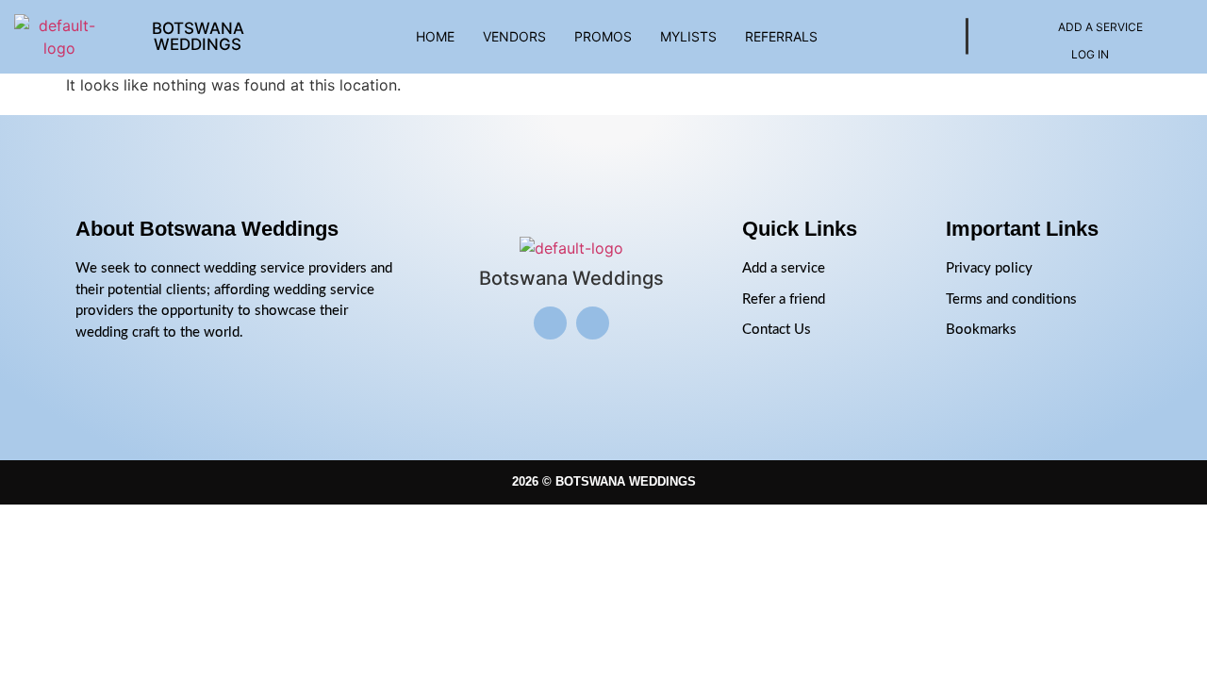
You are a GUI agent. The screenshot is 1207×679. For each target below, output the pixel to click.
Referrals (781, 36)
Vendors (514, 36)
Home (435, 36)
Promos (603, 36)
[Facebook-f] (592, 323)
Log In (1090, 54)
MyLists (688, 36)
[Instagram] (550, 323)
